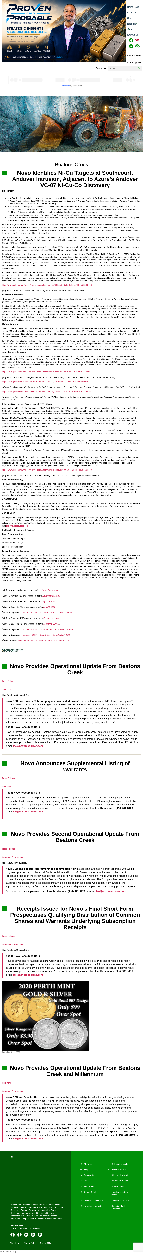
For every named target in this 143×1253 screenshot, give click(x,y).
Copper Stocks (90, 1192)
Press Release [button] (8, 681)
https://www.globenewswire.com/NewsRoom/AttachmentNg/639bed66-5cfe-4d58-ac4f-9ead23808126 (47, 284)
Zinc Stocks (89, 1186)
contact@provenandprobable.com (26, 1228)
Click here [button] (6, 689)
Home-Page (133, 7)
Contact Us (132, 35)
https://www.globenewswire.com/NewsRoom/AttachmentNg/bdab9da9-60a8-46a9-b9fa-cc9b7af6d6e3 (47, 469)
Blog (86, 1169)
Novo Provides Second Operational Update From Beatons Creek (75, 837)
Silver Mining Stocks (120, 1175)
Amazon (19, 1235)
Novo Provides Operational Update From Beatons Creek (75, 669)
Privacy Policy (29, 1243)
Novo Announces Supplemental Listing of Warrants (75, 766)
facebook (12, 1235)
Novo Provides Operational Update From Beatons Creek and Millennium (75, 1071)
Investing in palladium (93, 1200)
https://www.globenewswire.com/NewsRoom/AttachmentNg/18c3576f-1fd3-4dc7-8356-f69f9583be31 (46, 381)
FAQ (86, 1181)
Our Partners (131, 19)
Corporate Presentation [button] (12, 857)
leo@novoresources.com (17, 525)
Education (132, 24)
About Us (131, 12)
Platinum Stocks (118, 1169)
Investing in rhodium (120, 1200)
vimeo (40, 1235)
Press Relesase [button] (9, 778)
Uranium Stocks (118, 1186)
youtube (33, 1235)
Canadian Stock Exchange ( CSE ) (119, 1207)
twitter (26, 1235)
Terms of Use (46, 1243)
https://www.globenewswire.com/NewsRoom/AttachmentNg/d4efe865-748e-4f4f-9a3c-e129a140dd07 (46, 371)
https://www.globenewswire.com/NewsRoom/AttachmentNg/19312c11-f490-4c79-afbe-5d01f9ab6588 (46, 391)
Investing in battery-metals (120, 1193)
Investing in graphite (93, 1206)
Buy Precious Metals (120, 1181)
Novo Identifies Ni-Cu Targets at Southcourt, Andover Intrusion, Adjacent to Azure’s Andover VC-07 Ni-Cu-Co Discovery (75, 179)
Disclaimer (101, 68)
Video (130, 29)
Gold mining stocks (119, 1164)
